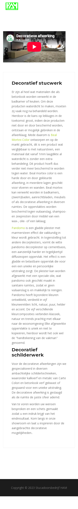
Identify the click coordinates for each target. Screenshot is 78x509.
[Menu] (69, 6)
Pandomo (18, 228)
